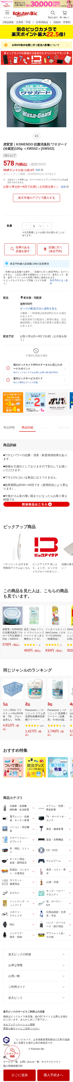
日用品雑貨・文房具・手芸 (16, 22)
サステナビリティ (51, 1061)
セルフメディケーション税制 (19, 1024)
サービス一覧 (10, 1061)
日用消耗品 (42, 22)
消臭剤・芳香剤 (61, 22)
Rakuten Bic (25, 14)
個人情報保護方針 (13, 1065)
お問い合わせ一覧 (29, 1061)
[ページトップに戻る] (67, 1068)
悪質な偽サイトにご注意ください (21, 1028)
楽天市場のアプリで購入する (36, 197)
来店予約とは (56, 280)
